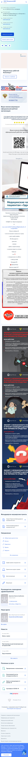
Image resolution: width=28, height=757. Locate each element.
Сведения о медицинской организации (10, 715)
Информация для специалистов (8, 728)
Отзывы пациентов (5, 733)
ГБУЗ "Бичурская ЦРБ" (10, 1)
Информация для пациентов (8, 717)
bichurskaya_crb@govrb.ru (15, 604)
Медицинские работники (7, 720)
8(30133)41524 (6, 24)
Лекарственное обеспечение (8, 725)
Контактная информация (7, 723)
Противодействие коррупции (14, 708)
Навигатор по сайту (5, 736)
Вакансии (3, 730)
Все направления (14, 555)
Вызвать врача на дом (7, 39)
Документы (4, 738)
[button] (26, 1)
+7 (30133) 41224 (13, 601)
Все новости (14, 658)
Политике (9, 751)
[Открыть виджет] (24, 752)
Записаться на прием (7, 34)
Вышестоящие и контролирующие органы (11, 741)
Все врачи (3, 624)
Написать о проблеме (10, 76)
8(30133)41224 (6, 19)
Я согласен (6, 754)
